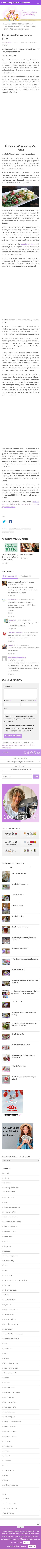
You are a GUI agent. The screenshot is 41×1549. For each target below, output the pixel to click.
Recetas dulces (8, 1397)
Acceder (6, 1498)
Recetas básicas (9, 1387)
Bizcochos (6, 1183)
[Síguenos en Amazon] (28, 752)
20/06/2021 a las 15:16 (16, 584)
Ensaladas (6, 24)
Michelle (12, 620)
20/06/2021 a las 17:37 (24, 620)
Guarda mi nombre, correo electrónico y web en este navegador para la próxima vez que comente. (19, 718)
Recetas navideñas (9, 1402)
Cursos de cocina (26, 554)
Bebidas (6, 1178)
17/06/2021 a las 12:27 (22, 645)
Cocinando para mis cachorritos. (15, 2)
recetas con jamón (7, 532)
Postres (6, 1378)
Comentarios (10, 576)
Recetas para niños (10, 1407)
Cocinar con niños (9, 1212)
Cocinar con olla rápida (11, 1217)
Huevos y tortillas (9, 1300)
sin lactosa (16, 29)
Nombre (7, 701)
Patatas (6, 1358)
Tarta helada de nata (18, 873)
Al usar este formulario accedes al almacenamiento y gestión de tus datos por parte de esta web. (20, 728)
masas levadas (8, 1314)
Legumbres (7, 1304)
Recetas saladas (18, 26)
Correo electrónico (28, 701)
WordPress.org (8, 1513)
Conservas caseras (9, 1231)
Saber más (32, 1546)
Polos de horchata (17, 1002)
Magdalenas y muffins (11, 1309)
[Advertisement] (20, 119)
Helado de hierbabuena (19, 884)
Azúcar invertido (17, 905)
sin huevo (6, 29)
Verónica (8, 42)
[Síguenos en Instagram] (24, 752)
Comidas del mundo (10, 1226)
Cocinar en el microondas (12, 1222)
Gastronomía (8, 1275)
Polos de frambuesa (18, 1066)
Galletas (6, 1270)
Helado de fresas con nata (20, 1045)
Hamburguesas (10, 1191)
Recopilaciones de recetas (12, 1422)
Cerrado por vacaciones (11, 1207)
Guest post (7, 1285)
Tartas (5, 1475)
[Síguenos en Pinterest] (35, 752)
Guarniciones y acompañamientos (15, 1280)
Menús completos (9, 1319)
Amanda (10, 645)
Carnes (5, 1202)
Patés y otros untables (11, 1363)
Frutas (5, 1265)
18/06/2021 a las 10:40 (31, 632)
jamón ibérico (14, 529)
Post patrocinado (25, 529)
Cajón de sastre (8, 1197)
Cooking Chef (8, 1236)
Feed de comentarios (10, 1508)
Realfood (6, 26)
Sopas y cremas (8, 1470)
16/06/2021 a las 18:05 (16, 660)
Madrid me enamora (15, 632)
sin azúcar (6, 1441)
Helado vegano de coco (19, 927)
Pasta (5, 1353)
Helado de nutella (17, 1034)
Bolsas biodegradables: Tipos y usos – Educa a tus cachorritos (10, 557)
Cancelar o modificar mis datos (16, 1546)
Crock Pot (6, 1241)
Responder (11, 595)
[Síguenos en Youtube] (38, 752)
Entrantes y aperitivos (22, 24)
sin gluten (30, 26)
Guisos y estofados (10, 1290)
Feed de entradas (9, 1503)
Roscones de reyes (9, 1431)
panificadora (7, 1348)
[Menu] (38, 2)
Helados (6, 1295)
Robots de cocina (9, 1426)
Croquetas (7, 1246)
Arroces (6, 1173)
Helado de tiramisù (18, 970)
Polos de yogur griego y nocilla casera (24, 959)
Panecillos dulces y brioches (12, 1334)
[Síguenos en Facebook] (31, 752)
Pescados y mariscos (10, 1368)
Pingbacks (26, 576)
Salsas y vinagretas (9, 1436)
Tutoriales (7, 1480)
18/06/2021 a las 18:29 (27, 599)
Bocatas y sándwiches (11, 1188)
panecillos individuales (11, 1339)
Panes (5, 1344)
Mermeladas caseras (10, 1324)
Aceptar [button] (26, 1542)
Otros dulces (7, 1329)
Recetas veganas (9, 1417)
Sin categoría (7, 1446)
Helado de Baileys (17, 916)
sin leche (26, 29)
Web (5, 708)
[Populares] (11, 867)
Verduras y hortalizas (10, 1485)
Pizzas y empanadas (10, 1373)
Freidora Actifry (8, 1261)
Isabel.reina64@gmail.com (17, 657)
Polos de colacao (17, 895)
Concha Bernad (13, 599)
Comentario (8, 686)
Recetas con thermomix (11, 1392)
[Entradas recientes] (29, 867)
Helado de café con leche (20, 948)
